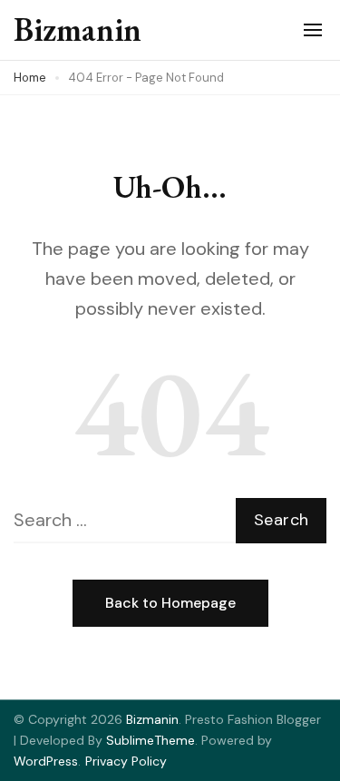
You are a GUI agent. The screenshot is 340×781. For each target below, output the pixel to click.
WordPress (46, 761)
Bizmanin (77, 29)
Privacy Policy (126, 761)
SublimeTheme (150, 740)
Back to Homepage (170, 602)
